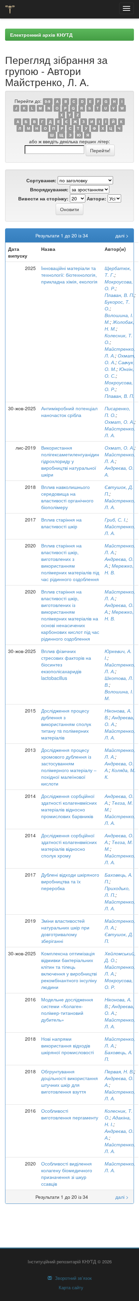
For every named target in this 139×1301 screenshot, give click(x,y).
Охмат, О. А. (119, 421)
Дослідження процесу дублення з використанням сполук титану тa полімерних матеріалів (66, 724)
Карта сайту (70, 1288)
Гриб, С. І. (116, 519)
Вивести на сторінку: (43, 198)
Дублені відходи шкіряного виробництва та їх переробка (70, 881)
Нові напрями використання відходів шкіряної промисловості (67, 1045)
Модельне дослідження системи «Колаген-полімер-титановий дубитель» (67, 1009)
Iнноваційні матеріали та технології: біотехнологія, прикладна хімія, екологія (69, 275)
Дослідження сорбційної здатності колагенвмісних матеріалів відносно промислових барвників (69, 806)
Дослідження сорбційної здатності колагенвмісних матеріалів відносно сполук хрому (69, 845)
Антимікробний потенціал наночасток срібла (69, 411)
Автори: (96, 198)
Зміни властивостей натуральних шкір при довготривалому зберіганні (65, 930)
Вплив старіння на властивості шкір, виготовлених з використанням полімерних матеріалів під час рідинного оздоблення (70, 562)
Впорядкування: (49, 189)
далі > (122, 235)
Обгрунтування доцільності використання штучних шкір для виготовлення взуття (69, 1081)
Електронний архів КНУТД (41, 34)
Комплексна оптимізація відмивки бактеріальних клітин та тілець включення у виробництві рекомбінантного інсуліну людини (69, 970)
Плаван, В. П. (119, 295)
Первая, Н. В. (119, 1071)
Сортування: (41, 180)
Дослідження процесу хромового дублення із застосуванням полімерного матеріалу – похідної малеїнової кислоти (68, 767)
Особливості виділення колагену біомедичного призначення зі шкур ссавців (66, 1173)
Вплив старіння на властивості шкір (61, 523)
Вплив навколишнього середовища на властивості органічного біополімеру (67, 497)
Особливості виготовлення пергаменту (69, 1114)
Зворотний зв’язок (73, 1278)
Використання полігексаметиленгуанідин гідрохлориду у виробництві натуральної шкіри (70, 461)
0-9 (47, 101)
